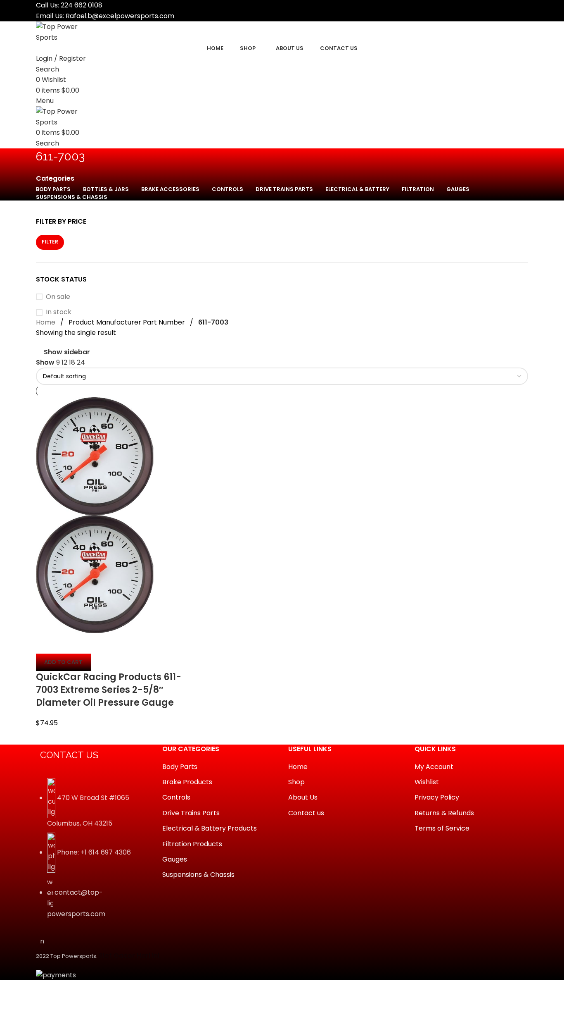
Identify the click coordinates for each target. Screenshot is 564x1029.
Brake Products (187, 782)
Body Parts (179, 766)
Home (45, 322)
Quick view (68, 643)
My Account (434, 766)
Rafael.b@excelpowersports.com (120, 16)
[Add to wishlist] (91, 643)
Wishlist (427, 782)
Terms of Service (442, 828)
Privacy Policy (437, 797)
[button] (63, 662)
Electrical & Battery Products (209, 828)
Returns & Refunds (444, 813)
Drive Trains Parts (191, 813)
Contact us (306, 813)
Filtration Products (192, 844)
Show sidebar (67, 352)
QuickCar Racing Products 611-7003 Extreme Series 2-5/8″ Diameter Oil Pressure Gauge (108, 690)
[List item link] (93, 853)
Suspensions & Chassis (198, 874)
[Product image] (95, 573)
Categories (55, 178)
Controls (176, 797)
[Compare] (46, 643)
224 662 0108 (81, 5)
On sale (58, 296)
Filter (50, 241)
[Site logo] (67, 31)
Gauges (174, 859)
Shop (296, 782)
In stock (58, 312)
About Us (303, 797)
